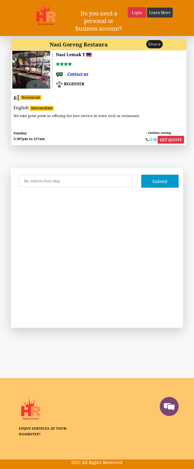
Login (137, 12)
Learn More (160, 12)
